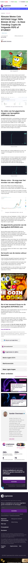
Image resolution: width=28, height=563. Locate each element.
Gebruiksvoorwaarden (20, 485)
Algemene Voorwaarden (4, 519)
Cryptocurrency (14, 546)
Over (20, 546)
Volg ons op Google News (11, 340)
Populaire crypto (3, 546)
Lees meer (11, 438)
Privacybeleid (4, 527)
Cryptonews (3, 13)
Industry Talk (8, 13)
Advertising (14, 522)
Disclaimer (4, 530)
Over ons (3, 524)
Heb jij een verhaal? (16, 518)
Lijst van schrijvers (21, 447)
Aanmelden (14, 481)
